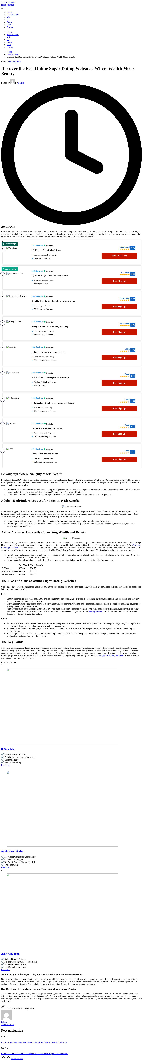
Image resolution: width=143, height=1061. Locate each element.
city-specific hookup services (110, 655)
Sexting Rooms (95, 611)
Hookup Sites (15, 61)
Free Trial (5, 765)
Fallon (4, 1022)
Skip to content (7, 2)
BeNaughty (7, 749)
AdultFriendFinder (12, 851)
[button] (7, 1024)
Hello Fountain (7, 5)
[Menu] (2, 8)
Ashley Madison (10, 953)
